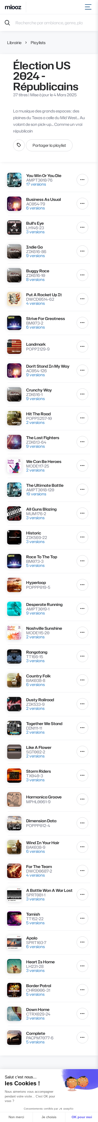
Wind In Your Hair (42, 843)
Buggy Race (37, 271)
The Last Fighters (42, 438)
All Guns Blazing (41, 509)
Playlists (38, 43)
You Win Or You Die (43, 175)
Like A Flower (38, 747)
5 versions (35, 565)
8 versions (35, 279)
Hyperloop (36, 582)
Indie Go (34, 247)
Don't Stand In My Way (47, 366)
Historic (33, 533)
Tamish (33, 914)
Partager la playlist (49, 145)
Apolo (31, 938)
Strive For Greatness (45, 318)
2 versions (35, 422)
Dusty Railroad (40, 700)
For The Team (39, 866)
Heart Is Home (40, 962)
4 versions (35, 303)
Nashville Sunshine (44, 628)
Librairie (14, 43)
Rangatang (36, 652)
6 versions (35, 208)
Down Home (37, 1009)
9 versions (35, 256)
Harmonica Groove (44, 797)
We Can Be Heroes (43, 461)
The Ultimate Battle (45, 485)
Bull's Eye (35, 223)
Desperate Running (44, 604)
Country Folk (38, 676)
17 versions (36, 184)
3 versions (35, 232)
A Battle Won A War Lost (49, 890)
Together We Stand (44, 723)
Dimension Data (41, 821)
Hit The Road (38, 414)
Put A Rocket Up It (44, 295)
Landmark (36, 344)
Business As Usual (43, 199)
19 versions (36, 494)
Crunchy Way (39, 390)
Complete (35, 1033)
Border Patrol (38, 986)
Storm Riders (38, 771)
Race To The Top (41, 557)
